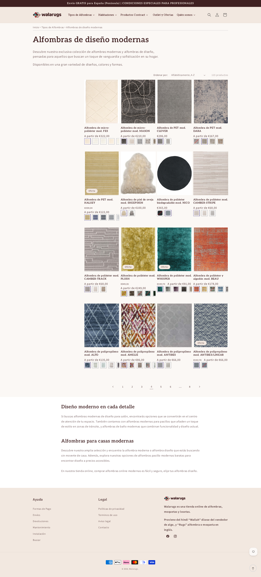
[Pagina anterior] (113, 387)
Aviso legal (104, 521)
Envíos (36, 515)
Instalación (39, 533)
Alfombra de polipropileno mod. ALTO (101, 353)
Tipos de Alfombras (53, 27)
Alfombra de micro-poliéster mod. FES (96, 129)
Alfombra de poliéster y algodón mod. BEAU (208, 277)
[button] (209, 15)
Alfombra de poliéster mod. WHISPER (174, 277)
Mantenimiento (41, 527)
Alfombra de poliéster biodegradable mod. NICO (173, 201)
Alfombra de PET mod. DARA (207, 129)
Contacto (103, 527)
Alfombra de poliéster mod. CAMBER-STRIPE (210, 201)
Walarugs (133, 569)
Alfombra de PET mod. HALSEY (98, 201)
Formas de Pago (42, 508)
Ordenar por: (160, 75)
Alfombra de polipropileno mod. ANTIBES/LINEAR (210, 353)
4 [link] (151, 386)
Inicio (36, 27)
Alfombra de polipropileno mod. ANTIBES (174, 353)
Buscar (37, 540)
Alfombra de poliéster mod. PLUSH (138, 277)
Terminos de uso (107, 515)
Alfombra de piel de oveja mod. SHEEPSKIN (137, 201)
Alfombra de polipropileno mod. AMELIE (138, 353)
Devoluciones (40, 521)
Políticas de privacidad (111, 508)
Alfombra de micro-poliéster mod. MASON (135, 129)
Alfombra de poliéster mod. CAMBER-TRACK (101, 277)
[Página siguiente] (199, 387)
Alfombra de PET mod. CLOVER (171, 129)
